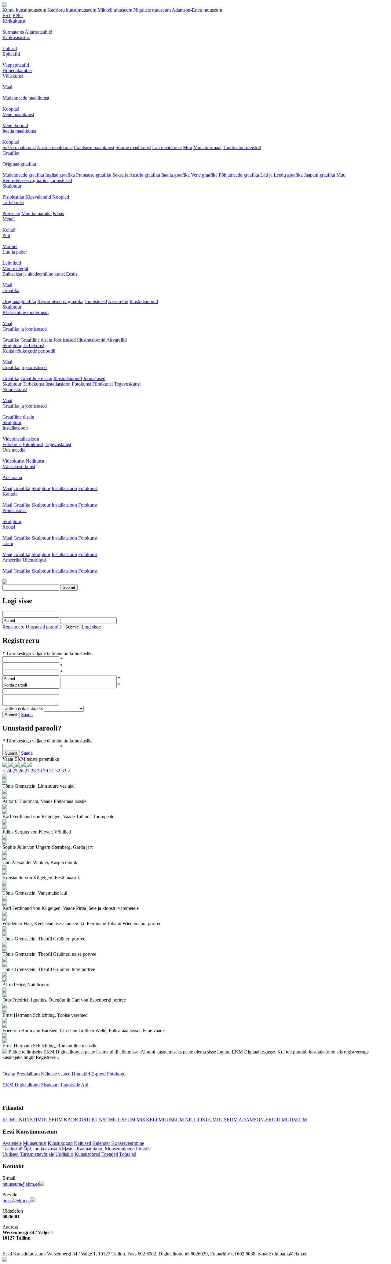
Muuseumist (34, 1143)
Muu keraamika (36, 213)
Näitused (82, 1143)
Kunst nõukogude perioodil (28, 351)
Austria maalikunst (55, 147)
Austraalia (12, 477)
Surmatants (13, 32)
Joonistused (61, 180)
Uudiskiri (64, 1154)
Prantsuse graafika (93, 175)
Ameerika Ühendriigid (24, 559)
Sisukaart (50, 1084)
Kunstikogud (60, 1143)
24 (8, 770)
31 (51, 770)
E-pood (98, 1073)
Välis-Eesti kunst (18, 466)
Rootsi (8, 526)
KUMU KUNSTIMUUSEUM (32, 1119)
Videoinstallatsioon (20, 438)
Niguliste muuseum (152, 10)
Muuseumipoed (120, 1148)
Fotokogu (116, 1073)
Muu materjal (15, 268)
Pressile (143, 1148)
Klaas (58, 213)
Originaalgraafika (19, 164)
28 (33, 770)
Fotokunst (81, 384)
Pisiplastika (13, 197)
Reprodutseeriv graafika (25, 180)
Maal (7, 87)
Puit (6, 235)
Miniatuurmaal (207, 147)
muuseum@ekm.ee (20, 1184)
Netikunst (35, 460)
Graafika (10, 153)
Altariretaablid (38, 32)
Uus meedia (13, 449)
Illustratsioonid (144, 301)
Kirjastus (66, 1148)
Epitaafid (11, 54)
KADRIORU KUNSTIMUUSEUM (99, 1119)
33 (63, 770)
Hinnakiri (81, 1073)
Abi (84, 1084)
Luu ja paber (14, 252)
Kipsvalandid (38, 197)
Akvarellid (118, 301)
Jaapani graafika (319, 175)
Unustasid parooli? (44, 626)
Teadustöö (12, 1148)
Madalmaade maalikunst (25, 98)
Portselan (11, 213)
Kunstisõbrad (87, 1154)
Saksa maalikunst (19, 147)
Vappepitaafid (15, 65)
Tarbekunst (13, 202)
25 (15, 770)
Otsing (8, 1073)
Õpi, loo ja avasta (40, 1148)
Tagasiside (70, 1084)
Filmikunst (102, 384)
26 (21, 770)
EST (6, 15)
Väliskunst (12, 76)
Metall (8, 219)
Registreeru (13, 626)
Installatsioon (58, 384)
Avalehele (12, 1143)
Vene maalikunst (18, 114)
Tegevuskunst (127, 384)
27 (27, 770)
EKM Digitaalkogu (21, 1084)
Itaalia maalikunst (19, 131)
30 (45, 770)
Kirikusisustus (16, 37)
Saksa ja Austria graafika (136, 175)
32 (57, 770)
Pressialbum (28, 1073)
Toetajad (109, 1154)
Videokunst (13, 460)
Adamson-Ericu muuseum (197, 10)
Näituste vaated (56, 1073)
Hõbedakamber (17, 70)
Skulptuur (11, 186)
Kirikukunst (13, 21)
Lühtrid (9, 48)
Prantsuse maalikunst (94, 147)
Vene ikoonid (15, 125)
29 (39, 770)
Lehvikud (11, 263)
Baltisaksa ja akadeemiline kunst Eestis (39, 274)
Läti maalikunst (167, 147)
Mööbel (9, 246)
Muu (187, 147)
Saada (27, 714)
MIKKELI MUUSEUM (160, 1119)
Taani (7, 543)
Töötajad (127, 1154)
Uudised (10, 1154)
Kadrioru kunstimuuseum (71, 10)
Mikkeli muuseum (114, 10)
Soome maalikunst (133, 147)
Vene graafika (204, 175)
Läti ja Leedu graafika (281, 175)
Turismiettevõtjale (37, 1154)
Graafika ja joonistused (24, 329)
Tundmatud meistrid (242, 147)
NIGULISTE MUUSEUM (211, 1119)
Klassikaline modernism (25, 312)
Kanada (9, 493)
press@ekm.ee (16, 1200)
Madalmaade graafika (23, 175)
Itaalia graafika (175, 175)
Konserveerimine (127, 1143)
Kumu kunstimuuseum (24, 10)
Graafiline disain (36, 340)
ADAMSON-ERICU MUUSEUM (273, 1119)
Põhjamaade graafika (239, 175)
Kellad (8, 230)
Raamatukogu (90, 1148)
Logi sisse (91, 626)
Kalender (101, 1143)
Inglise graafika (60, 175)
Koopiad (10, 109)
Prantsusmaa (14, 510)
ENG (18, 15)
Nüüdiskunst (14, 389)
